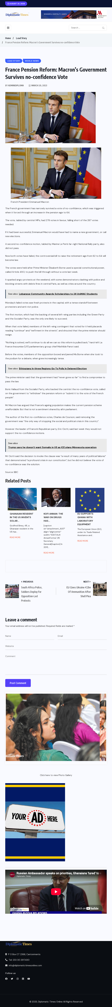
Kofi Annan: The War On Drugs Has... (53, 517)
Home (8, 38)
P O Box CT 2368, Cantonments (24, 954)
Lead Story (21, 38)
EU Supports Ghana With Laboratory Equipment (85, 519)
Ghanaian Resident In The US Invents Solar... (21, 517)
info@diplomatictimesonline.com (25, 965)
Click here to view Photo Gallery (56, 775)
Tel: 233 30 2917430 (18, 959)
